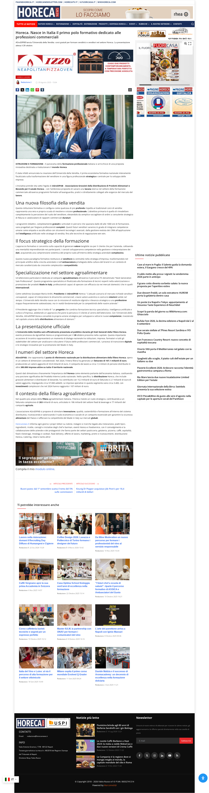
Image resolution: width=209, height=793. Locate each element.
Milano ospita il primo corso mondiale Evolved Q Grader (72, 673)
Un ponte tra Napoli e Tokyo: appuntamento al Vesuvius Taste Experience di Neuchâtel (162, 303)
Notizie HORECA (45, 24)
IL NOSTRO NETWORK (160, 24)
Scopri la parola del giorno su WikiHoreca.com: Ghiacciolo (162, 313)
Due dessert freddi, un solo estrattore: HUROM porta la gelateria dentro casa (162, 294)
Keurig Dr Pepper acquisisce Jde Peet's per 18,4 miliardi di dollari (100, 490)
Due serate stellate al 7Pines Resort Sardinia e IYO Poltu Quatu (164, 332)
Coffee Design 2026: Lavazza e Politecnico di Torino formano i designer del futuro (73, 540)
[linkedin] (162, 755)
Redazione (99, 551)
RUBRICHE (143, 24)
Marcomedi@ (110, 785)
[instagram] (154, 755)
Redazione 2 (62, 639)
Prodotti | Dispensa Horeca (112, 24)
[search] (192, 24)
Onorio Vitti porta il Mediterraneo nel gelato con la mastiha (164, 350)
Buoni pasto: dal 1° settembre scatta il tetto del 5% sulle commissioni (46, 490)
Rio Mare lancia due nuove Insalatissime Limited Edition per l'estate (163, 378)
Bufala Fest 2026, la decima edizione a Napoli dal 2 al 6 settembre (165, 322)
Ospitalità (77, 24)
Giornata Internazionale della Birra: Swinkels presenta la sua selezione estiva (161, 388)
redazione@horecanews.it (37, 736)
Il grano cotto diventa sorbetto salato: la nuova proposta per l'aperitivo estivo (162, 285)
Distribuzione (90, 24)
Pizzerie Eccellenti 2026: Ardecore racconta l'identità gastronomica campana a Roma (165, 369)
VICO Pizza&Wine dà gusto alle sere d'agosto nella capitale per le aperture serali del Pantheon (164, 397)
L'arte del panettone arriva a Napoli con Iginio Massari (110, 630)
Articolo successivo (85, 483)
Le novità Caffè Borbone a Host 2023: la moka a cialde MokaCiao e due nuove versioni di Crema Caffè (115, 744)
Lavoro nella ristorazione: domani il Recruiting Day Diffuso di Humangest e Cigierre (36, 540)
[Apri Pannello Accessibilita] (203, 778)
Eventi (132, 24)
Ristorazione (62, 24)
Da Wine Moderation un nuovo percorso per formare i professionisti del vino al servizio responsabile (111, 542)
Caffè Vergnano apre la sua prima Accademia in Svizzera (34, 584)
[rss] (177, 755)
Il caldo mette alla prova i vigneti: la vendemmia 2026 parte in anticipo (162, 275)
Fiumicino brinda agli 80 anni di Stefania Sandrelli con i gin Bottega (115, 726)
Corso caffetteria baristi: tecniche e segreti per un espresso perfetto (32, 631)
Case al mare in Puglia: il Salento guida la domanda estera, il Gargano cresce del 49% (164, 266)
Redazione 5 (24, 547)
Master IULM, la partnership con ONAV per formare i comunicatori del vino (74, 631)
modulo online (44, 469)
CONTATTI (177, 24)
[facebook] (139, 755)
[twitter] (147, 755)
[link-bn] (127, 12)
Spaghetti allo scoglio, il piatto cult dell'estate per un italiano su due (165, 360)
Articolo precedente (63, 483)
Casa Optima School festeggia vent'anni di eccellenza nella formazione (73, 586)
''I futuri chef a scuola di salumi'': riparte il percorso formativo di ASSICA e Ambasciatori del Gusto (109, 588)
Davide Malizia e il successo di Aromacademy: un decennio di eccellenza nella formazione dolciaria (111, 676)
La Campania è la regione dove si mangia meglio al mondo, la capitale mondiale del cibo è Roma (114, 759)
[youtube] (169, 755)
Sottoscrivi (186, 740)
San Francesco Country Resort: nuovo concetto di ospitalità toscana (164, 341)
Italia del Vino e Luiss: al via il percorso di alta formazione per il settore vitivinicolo (36, 674)
